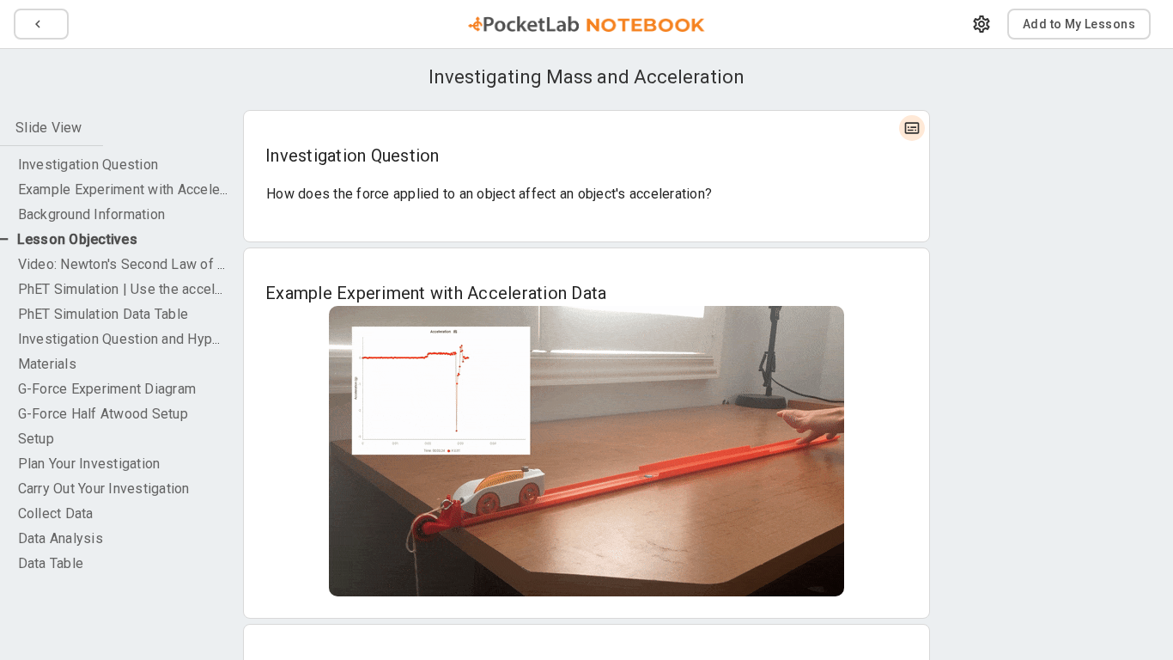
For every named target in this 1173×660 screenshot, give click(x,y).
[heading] (586, 77)
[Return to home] (586, 24)
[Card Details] (912, 128)
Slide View (48, 127)
